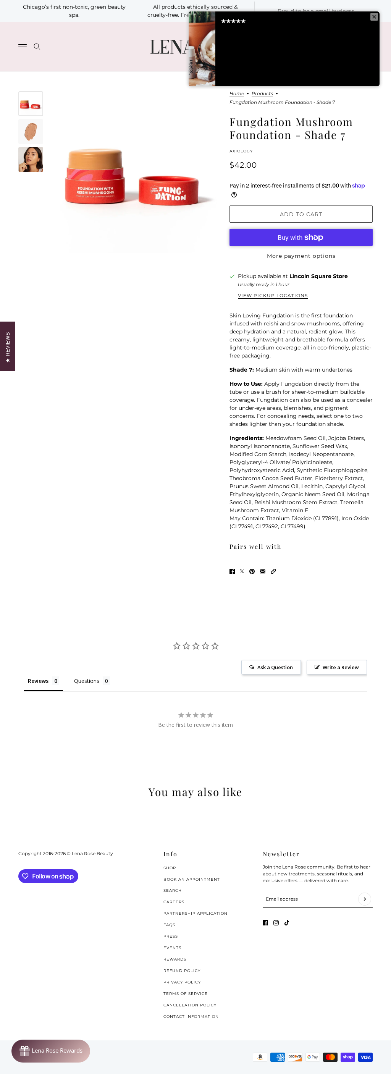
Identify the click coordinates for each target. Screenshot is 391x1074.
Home (236, 93)
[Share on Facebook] (232, 571)
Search (172, 890)
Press (170, 936)
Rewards (174, 959)
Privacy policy (182, 982)
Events (172, 947)
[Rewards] (50, 1051)
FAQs (169, 924)
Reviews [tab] (38, 680)
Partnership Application (195, 913)
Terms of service (185, 993)
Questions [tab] (86, 680)
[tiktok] (287, 923)
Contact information (191, 1016)
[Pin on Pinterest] (252, 571)
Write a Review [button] (341, 667)
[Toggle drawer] (22, 46)
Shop (169, 867)
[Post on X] (242, 571)
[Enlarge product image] (136, 172)
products (262, 93)
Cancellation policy (190, 1005)
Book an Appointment (191, 879)
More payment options (301, 255)
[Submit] (364, 899)
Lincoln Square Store (318, 276)
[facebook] (265, 923)
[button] (273, 571)
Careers (173, 901)
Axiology (241, 151)
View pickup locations (273, 295)
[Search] (37, 46)
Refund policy (181, 970)
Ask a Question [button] (275, 667)
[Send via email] (263, 571)
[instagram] (276, 923)
